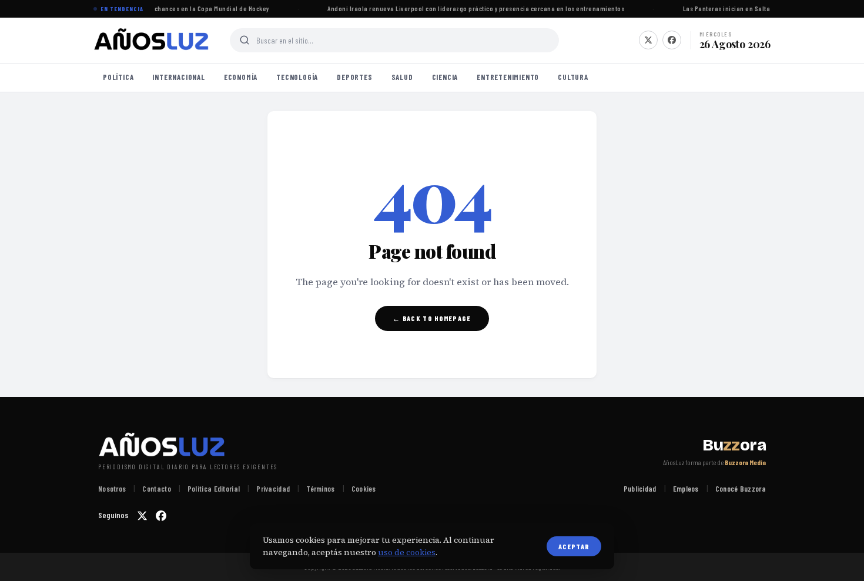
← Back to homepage (432, 318)
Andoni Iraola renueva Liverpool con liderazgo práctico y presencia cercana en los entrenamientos (474, 8)
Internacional (178, 77)
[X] (648, 40)
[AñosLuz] (152, 40)
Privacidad (273, 488)
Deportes (354, 77)
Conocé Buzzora (740, 488)
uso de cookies (407, 552)
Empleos (686, 488)
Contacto (156, 488)
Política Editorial (213, 488)
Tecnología (297, 77)
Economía (240, 77)
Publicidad (640, 488)
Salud (402, 77)
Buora (734, 445)
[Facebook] (671, 40)
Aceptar (574, 546)
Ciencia (445, 77)
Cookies (363, 488)
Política (118, 77)
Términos (320, 488)
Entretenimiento (508, 77)
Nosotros (112, 488)
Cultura (573, 77)
